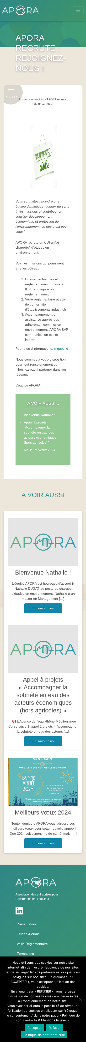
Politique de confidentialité (44, 1035)
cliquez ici (61, 348)
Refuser (55, 1028)
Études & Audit (28, 934)
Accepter (34, 1028)
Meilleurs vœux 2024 (39, 450)
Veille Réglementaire (32, 944)
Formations (25, 954)
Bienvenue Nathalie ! (39, 415)
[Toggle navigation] (78, 10)
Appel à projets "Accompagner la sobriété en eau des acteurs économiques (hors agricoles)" (40, 432)
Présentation (26, 924)
